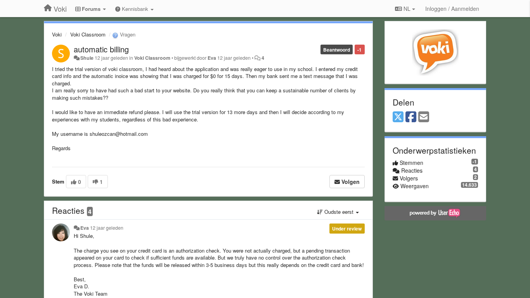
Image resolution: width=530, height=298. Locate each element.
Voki (57, 34)
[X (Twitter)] (398, 117)
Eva (212, 57)
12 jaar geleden (106, 227)
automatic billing (101, 49)
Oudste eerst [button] (339, 211)
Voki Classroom (88, 34)
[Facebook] (410, 117)
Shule (87, 57)
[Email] (423, 117)
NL (407, 8)
